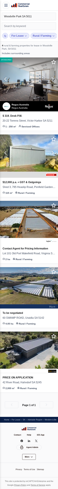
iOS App (40, 435)
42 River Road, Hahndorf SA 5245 (22, 382)
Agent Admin (32, 447)
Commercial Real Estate (20, 5)
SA (24, 420)
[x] (36, 440)
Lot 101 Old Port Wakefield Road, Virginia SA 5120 (29, 253)
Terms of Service (38, 485)
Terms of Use (29, 469)
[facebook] (21, 440)
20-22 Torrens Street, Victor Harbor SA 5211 (28, 120)
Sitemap (40, 469)
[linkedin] (29, 440)
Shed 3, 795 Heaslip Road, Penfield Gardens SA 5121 (29, 187)
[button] (5, 79)
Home (6, 420)
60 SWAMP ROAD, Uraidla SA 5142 (23, 317)
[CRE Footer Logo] (29, 429)
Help (29, 435)
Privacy (19, 469)
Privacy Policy (20, 485)
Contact (17, 435)
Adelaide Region (35, 420)
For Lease (16, 420)
